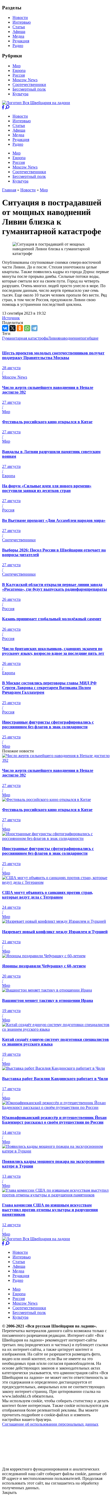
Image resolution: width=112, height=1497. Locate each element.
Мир (17, 66)
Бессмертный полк (29, 89)
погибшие (89, 338)
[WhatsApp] (27, 328)
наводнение (69, 338)
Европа (19, 70)
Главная (9, 190)
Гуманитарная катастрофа (25, 338)
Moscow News (25, 80)
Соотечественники (29, 84)
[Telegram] (34, 328)
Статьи (19, 27)
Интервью (22, 22)
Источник (11, 318)
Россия (19, 75)
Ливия (53, 338)
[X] (12, 328)
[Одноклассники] (20, 328)
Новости (20, 17)
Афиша (19, 31)
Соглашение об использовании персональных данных (50, 1424)
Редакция (21, 41)
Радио (18, 45)
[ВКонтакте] (5, 328)
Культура (20, 94)
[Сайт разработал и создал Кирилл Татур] (48, 1464)
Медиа (18, 36)
